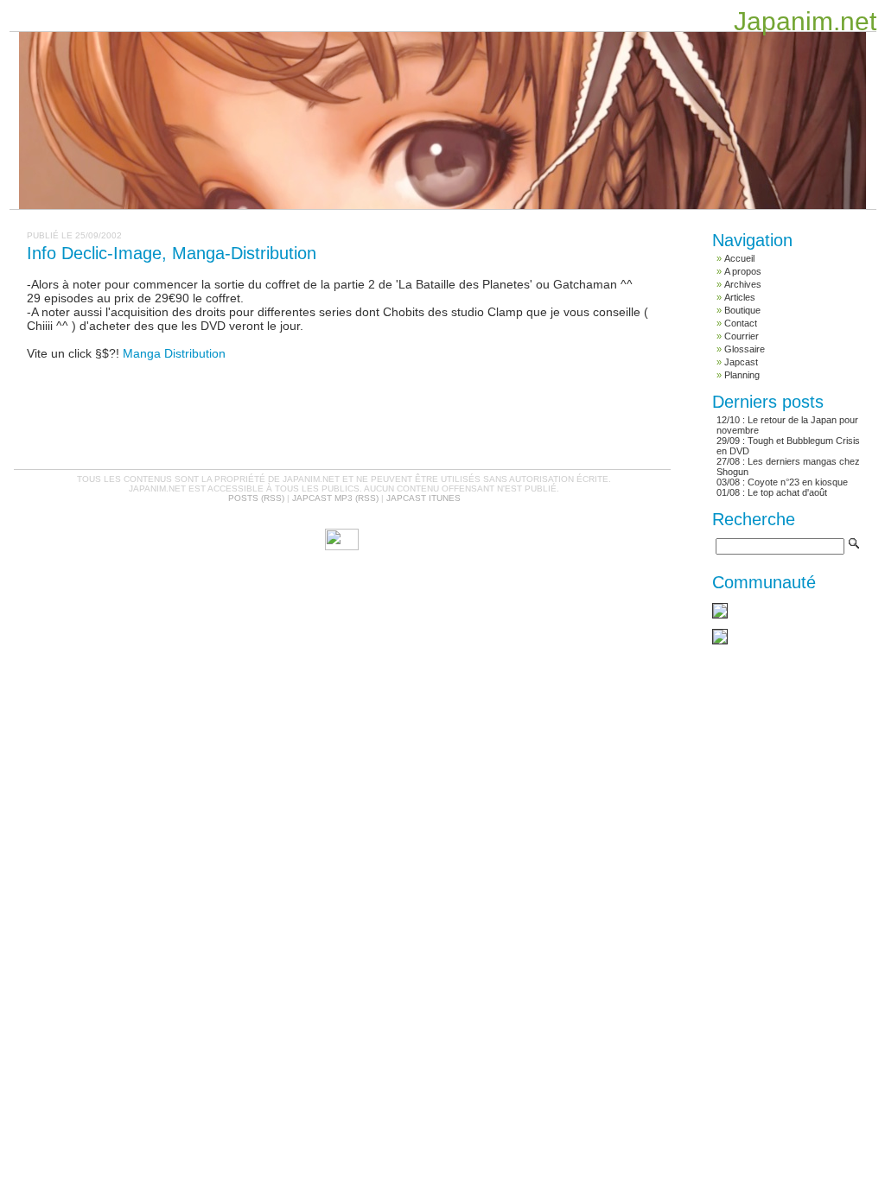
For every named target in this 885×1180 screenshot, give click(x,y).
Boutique (742, 310)
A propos (742, 271)
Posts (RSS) (256, 498)
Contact (740, 323)
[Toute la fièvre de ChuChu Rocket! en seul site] (720, 641)
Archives (742, 284)
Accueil (739, 258)
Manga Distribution (174, 353)
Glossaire (744, 349)
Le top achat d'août (787, 492)
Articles (739, 297)
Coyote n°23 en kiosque (798, 482)
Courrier (741, 336)
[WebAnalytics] (342, 547)
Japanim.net (805, 21)
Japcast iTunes (423, 498)
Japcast (741, 362)
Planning (742, 375)
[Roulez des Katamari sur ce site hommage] (720, 615)
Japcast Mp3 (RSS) (335, 498)
